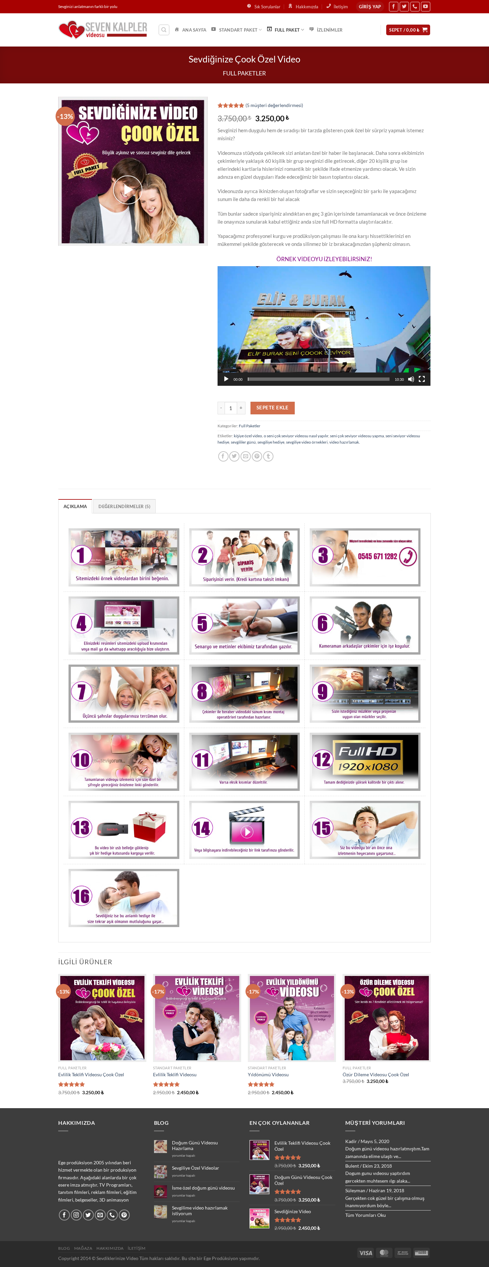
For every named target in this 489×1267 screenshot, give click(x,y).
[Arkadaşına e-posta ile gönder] (246, 456)
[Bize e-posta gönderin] (100, 1215)
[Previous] (59, 1040)
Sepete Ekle (272, 407)
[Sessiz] (411, 379)
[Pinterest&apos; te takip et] (124, 1215)
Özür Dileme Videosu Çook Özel (376, 1074)
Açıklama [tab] (75, 506)
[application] (324, 326)
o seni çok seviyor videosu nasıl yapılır (296, 435)
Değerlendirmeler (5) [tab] (124, 506)
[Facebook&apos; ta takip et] (394, 6)
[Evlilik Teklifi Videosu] (197, 1018)
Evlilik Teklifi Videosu (175, 1074)
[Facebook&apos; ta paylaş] (223, 456)
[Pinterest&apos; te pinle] (257, 456)
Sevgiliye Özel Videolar (195, 1168)
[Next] (430, 1040)
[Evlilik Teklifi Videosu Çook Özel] (102, 1018)
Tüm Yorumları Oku (365, 1215)
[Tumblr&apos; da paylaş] (268, 456)
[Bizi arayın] (415, 6)
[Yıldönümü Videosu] (292, 1018)
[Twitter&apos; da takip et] (404, 6)
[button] (324, 326)
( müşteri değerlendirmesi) (274, 105)
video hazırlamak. (344, 442)
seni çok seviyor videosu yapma (357, 435)
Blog (64, 1248)
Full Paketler (244, 73)
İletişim (136, 1248)
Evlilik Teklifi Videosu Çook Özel (91, 1074)
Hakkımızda (110, 1248)
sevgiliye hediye (270, 442)
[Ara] (164, 30)
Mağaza (83, 1248)
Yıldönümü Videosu (268, 1074)
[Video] (127, 190)
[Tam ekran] (421, 379)
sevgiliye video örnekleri (307, 442)
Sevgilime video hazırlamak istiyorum (200, 1210)
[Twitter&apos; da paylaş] (234, 456)
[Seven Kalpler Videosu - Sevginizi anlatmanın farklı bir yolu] (103, 30)
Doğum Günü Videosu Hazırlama (195, 1145)
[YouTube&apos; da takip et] (425, 6)
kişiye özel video (248, 435)
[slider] (319, 379)
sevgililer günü (243, 442)
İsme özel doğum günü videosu (203, 1188)
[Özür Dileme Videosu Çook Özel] (387, 1018)
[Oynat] (226, 379)
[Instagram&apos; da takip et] (76, 1215)
